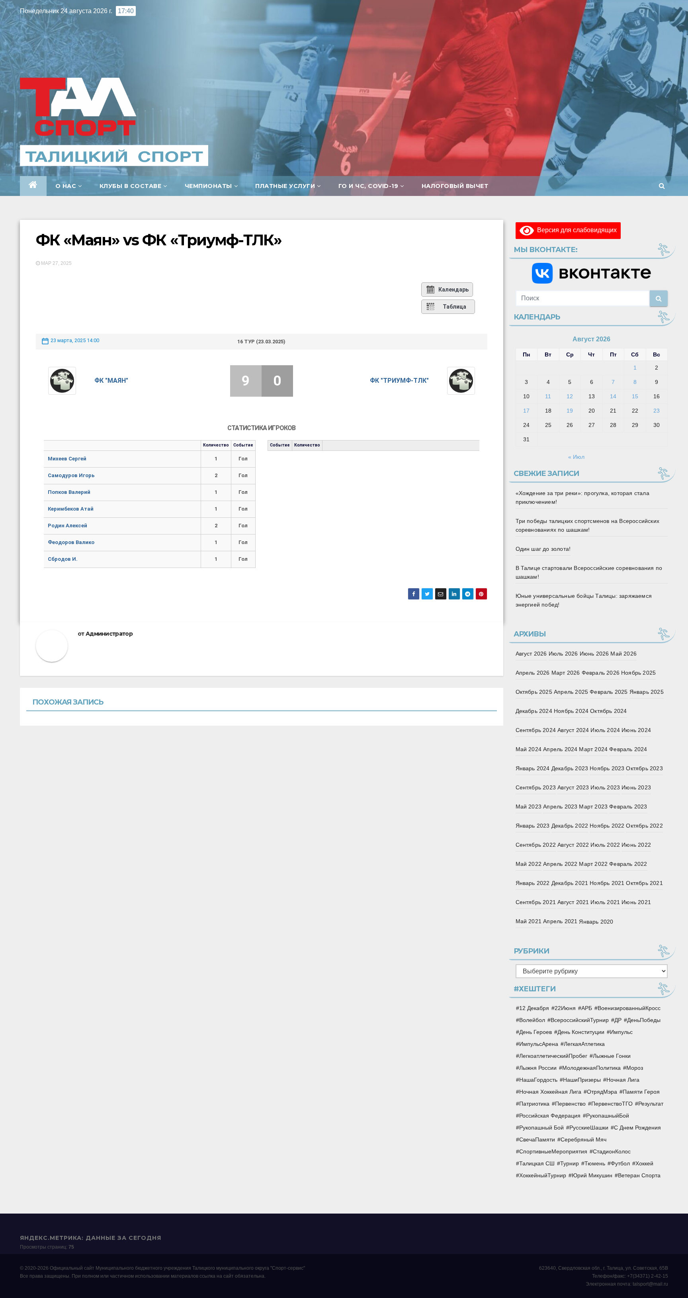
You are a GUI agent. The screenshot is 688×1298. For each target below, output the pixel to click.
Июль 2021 (605, 902)
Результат (650, 1103)
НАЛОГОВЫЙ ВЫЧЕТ (455, 186)
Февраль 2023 (628, 806)
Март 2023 (593, 806)
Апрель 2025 (571, 692)
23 (656, 410)
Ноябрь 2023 (607, 768)
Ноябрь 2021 (607, 883)
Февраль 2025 (608, 692)
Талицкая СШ (537, 1163)
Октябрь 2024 (608, 711)
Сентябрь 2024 (536, 730)
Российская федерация (549, 1115)
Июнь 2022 (636, 845)
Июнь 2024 (636, 730)
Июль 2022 (605, 845)
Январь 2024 (533, 768)
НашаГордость (538, 1080)
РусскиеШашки (588, 1127)
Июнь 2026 (594, 653)
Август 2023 (573, 787)
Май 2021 (529, 921)
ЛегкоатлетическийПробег (553, 1056)
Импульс (621, 1032)
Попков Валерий (69, 492)
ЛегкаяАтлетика (584, 1044)
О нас (65, 186)
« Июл (576, 457)
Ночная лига (622, 1080)
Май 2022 (529, 864)
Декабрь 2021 (569, 883)
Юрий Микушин (592, 1175)
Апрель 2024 (560, 749)
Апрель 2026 (533, 673)
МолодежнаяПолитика (591, 1068)
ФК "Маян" (111, 380)
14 (613, 396)
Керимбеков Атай (71, 509)
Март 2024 (593, 749)
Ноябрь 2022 (607, 825)
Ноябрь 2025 (638, 673)
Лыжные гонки (612, 1056)
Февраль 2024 (628, 749)
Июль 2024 (605, 730)
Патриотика (534, 1103)
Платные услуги (285, 186)
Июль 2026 (563, 653)
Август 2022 (573, 845)
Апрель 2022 (560, 864)
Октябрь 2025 (534, 692)
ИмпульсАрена (538, 1044)
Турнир (569, 1163)
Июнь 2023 (636, 787)
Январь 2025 (646, 692)
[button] (662, 185)
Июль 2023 (605, 787)
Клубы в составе (131, 186)
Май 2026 (623, 653)
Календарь (453, 289)
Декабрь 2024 (534, 711)
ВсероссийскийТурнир (580, 1020)
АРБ (586, 1008)
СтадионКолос (612, 1151)
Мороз (634, 1068)
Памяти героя (641, 1092)
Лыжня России (538, 1068)
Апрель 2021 (560, 921)
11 (548, 396)
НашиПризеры (582, 1080)
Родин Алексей (67, 526)
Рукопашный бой (541, 1127)
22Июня (565, 1008)
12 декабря (534, 1008)
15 (635, 396)
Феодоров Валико (71, 542)
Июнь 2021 (636, 902)
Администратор (109, 633)
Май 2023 (529, 806)
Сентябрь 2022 (536, 845)
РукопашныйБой (607, 1115)
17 (526, 410)
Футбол (620, 1163)
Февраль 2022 (628, 864)
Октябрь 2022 (644, 825)
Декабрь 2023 (569, 768)
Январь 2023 (533, 825)
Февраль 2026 (601, 673)
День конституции (580, 1032)
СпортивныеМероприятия (553, 1151)
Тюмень (594, 1163)
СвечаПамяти (537, 1139)
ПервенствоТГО (612, 1103)
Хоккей (644, 1163)
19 (570, 410)
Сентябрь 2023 (536, 787)
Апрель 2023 (560, 806)
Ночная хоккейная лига (550, 1092)
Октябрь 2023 (644, 768)
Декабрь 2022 (569, 825)
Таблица (454, 306)
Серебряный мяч (583, 1139)
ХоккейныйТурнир (542, 1175)
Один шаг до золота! (543, 549)
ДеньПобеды (644, 1020)
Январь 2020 (596, 921)
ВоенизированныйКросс (629, 1008)
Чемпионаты (208, 186)
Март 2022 (593, 864)
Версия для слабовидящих (575, 230)
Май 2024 (529, 749)
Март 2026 (565, 673)
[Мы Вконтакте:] (592, 273)
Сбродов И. (63, 559)
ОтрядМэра (602, 1092)
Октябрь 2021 (644, 883)
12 (570, 396)
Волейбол (532, 1020)
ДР (618, 1020)
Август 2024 (573, 730)
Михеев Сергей (67, 459)
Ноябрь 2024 (571, 711)
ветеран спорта (639, 1175)
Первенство (570, 1103)
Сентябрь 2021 (536, 902)
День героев (535, 1032)
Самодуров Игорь (71, 475)
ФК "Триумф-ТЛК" (399, 380)
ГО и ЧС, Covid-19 (368, 186)
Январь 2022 (533, 883)
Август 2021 (573, 902)
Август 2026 (531, 653)
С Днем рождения (637, 1127)
